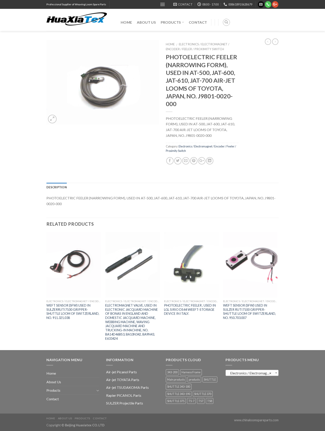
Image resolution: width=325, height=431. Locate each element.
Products (171, 22)
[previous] (46, 291)
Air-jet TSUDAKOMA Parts (127, 387)
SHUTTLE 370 (202, 394)
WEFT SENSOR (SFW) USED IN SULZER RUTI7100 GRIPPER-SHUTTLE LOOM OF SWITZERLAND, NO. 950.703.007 (249, 311)
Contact (198, 22)
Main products (176, 379)
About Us (146, 22)
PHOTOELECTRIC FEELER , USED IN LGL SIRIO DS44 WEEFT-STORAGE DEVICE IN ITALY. (190, 309)
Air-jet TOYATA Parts (122, 380)
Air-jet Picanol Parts (121, 372)
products (194, 379)
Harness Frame (191, 372)
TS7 (200, 401)
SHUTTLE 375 (175, 401)
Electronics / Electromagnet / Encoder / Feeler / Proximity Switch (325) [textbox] (253, 373)
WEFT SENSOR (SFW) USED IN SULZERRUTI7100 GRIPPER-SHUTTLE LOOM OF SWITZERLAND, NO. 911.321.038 (72, 311)
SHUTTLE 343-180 (178, 386)
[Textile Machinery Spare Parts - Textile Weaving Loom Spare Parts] (80, 20)
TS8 (209, 401)
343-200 (172, 372)
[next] (277, 291)
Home (126, 22)
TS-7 (191, 401)
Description (56, 187)
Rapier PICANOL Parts (123, 395)
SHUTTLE (210, 379)
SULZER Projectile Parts (124, 403)
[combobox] (252, 373)
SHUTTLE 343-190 (178, 394)
